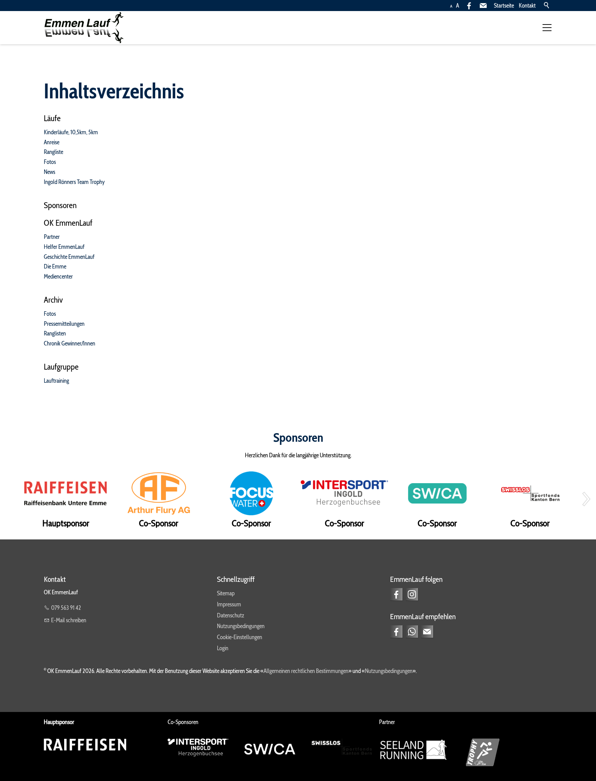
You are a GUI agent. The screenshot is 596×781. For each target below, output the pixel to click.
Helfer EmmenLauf (64, 246)
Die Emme (55, 266)
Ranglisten (55, 333)
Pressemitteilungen (64, 323)
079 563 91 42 (66, 607)
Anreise (51, 142)
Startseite (504, 5)
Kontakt (527, 5)
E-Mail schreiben (68, 620)
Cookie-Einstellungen (239, 637)
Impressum (229, 604)
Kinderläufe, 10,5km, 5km (71, 132)
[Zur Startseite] (83, 27)
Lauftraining (56, 380)
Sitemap (226, 593)
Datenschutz (230, 615)
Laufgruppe (61, 367)
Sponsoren (60, 205)
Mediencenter (58, 276)
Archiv (53, 300)
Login (222, 648)
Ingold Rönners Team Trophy (74, 181)
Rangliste (53, 151)
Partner (52, 236)
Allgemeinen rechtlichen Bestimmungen (306, 670)
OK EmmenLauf (68, 223)
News (49, 171)
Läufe (52, 118)
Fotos (50, 161)
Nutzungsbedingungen (241, 626)
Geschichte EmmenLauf (69, 256)
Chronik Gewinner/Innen (69, 343)
